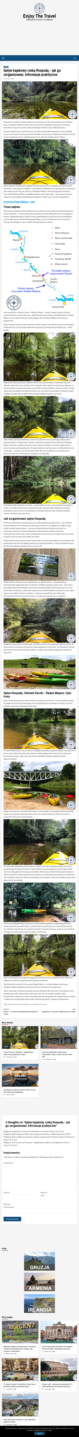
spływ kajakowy (25, 1004)
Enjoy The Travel (39, 15)
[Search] (74, 58)
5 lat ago (7, 78)
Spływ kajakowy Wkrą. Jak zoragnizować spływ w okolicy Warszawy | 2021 (41, 1134)
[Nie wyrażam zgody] (76, 1431)
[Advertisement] (39, 36)
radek (12, 78)
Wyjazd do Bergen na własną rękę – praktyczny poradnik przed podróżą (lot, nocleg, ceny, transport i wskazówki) (19, 1348)
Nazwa (6, 1192)
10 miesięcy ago (48, 1059)
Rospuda (16, 1004)
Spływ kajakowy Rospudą (38, 1004)
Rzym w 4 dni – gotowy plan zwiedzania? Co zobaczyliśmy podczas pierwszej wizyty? (57, 1385)
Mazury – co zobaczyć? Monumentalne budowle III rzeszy (20, 1011)
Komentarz (8, 1163)
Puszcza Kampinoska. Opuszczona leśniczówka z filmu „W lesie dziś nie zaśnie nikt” (57, 1054)
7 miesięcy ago (9, 1057)
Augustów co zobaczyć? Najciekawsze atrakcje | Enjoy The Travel (38, 1131)
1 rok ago (8, 1094)
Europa (6, 1341)
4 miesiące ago (9, 1424)
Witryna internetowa (8, 1205)
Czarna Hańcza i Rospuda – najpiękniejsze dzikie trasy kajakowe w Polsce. (18, 1053)
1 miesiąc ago (9, 1389)
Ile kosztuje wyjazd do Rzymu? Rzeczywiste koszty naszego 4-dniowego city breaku (57, 1347)
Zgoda (39, 1433)
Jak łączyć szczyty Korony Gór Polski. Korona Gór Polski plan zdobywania (19, 1091)
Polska (6, 67)
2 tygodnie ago (9, 1354)
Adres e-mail (44, 1193)
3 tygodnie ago (47, 1351)
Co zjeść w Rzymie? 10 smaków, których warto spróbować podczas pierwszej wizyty (19, 1385)
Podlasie (10, 1004)
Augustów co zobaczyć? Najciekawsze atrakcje (59, 1010)
